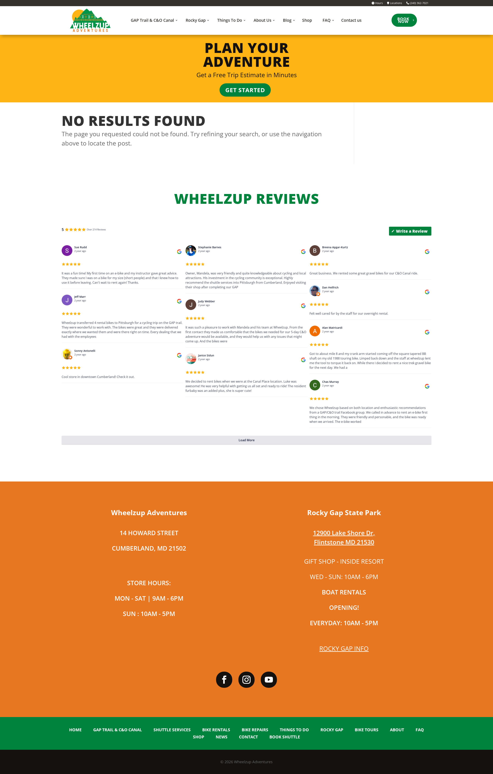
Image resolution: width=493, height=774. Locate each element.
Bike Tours (366, 730)
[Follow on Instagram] (246, 680)
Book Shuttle (284, 737)
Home (75, 730)
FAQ (327, 20)
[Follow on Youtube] (269, 680)
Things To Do (229, 20)
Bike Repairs (255, 730)
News (221, 737)
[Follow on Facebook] (224, 680)
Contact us (351, 20)
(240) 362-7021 (418, 3)
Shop (307, 20)
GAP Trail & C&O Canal (152, 20)
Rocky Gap (196, 20)
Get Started (245, 90)
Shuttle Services (172, 730)
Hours (378, 3)
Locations (395, 3)
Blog (287, 20)
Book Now (403, 20)
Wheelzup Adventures (253, 761)
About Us (262, 20)
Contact (248, 737)
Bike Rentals (216, 730)
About (397, 730)
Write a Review (412, 231)
